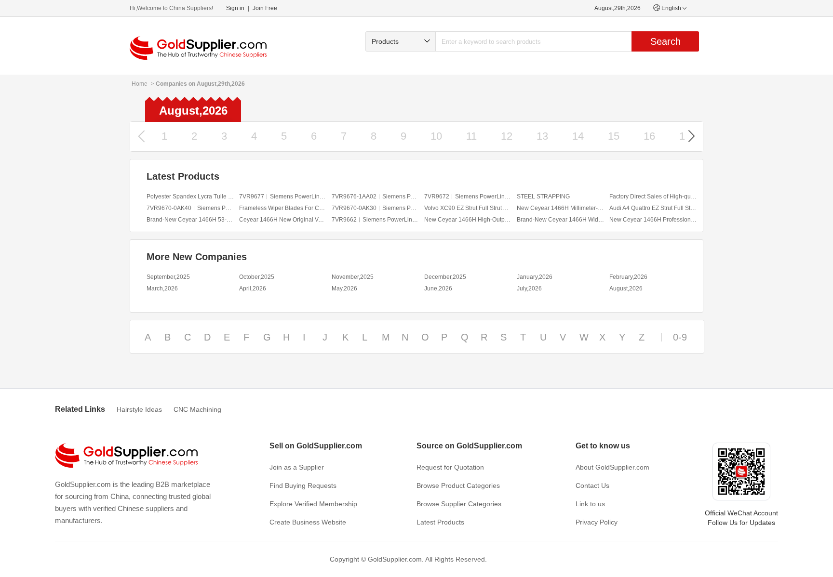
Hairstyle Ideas (139, 409)
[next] (691, 136)
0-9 (680, 337)
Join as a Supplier (296, 467)
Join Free (265, 8)
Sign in (235, 8)
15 (613, 136)
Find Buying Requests (302, 485)
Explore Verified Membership (313, 504)
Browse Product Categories (458, 485)
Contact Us (592, 485)
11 (471, 136)
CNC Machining (197, 409)
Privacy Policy (597, 522)
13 (542, 136)
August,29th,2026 (617, 8)
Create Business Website (307, 522)
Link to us (590, 504)
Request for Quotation (450, 467)
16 (649, 136)
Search (665, 41)
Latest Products (440, 522)
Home (140, 83)
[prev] (141, 136)
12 (506, 136)
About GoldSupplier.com (612, 467)
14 (578, 136)
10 (436, 136)
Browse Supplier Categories (458, 504)
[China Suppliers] (198, 48)
